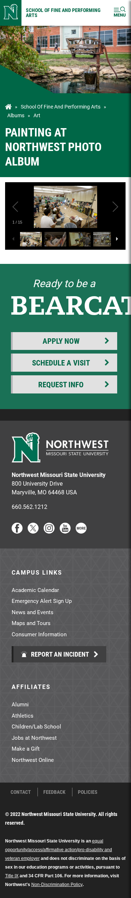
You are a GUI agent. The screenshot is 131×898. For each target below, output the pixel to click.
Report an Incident (59, 654)
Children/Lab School (36, 726)
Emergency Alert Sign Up (42, 600)
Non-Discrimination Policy (57, 884)
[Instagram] (49, 531)
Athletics (22, 715)
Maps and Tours (31, 622)
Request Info (61, 384)
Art (36, 115)
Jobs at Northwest (34, 737)
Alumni (20, 704)
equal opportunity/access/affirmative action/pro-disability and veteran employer (58, 849)
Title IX (12, 875)
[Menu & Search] (119, 13)
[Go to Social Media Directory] (81, 531)
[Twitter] (33, 531)
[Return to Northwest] (10, 13)
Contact (21, 792)
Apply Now (61, 341)
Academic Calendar (35, 589)
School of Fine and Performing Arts (63, 13)
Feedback (54, 792)
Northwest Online (33, 759)
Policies (88, 792)
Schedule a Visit (61, 363)
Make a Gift (26, 748)
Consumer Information (39, 634)
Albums (15, 115)
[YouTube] (65, 531)
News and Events (32, 612)
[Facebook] (17, 531)
